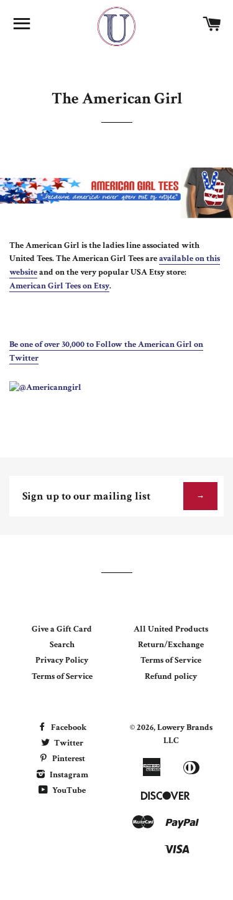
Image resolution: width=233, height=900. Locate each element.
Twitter (67, 743)
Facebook (67, 727)
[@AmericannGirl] (45, 387)
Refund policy (171, 676)
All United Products (171, 629)
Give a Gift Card (62, 629)
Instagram (68, 774)
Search (62, 644)
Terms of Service (62, 676)
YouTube (68, 790)
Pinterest (67, 758)
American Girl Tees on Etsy (59, 285)
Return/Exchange (171, 644)
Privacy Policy (61, 660)
